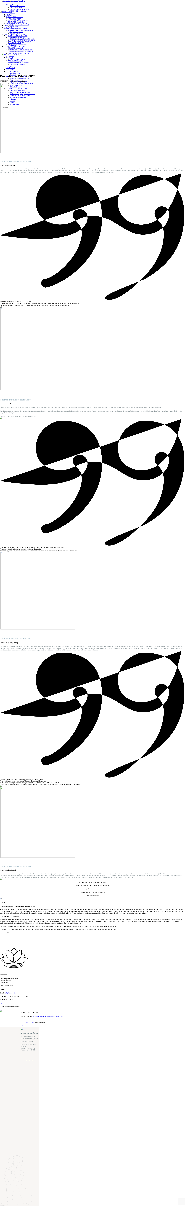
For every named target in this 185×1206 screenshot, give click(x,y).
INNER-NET (30, 1022)
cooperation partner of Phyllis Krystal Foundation (48, 1016)
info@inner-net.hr (11, 993)
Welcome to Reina (29, 1032)
